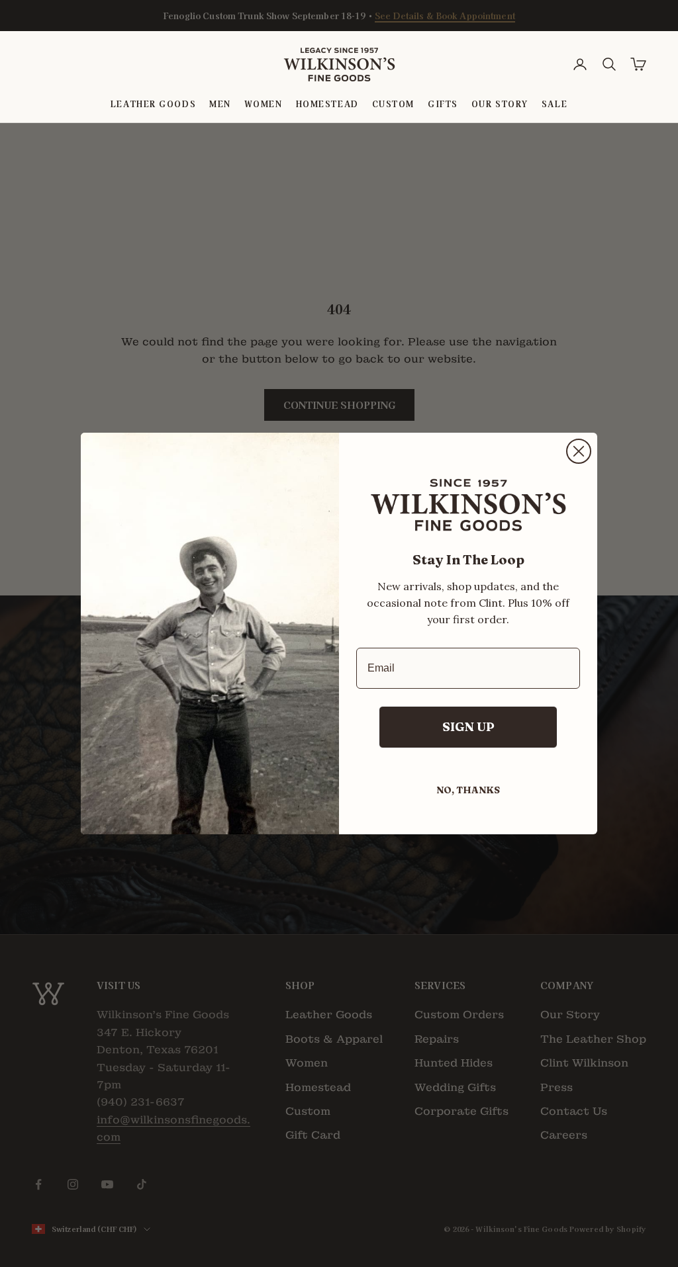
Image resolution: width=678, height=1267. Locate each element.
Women (263, 103)
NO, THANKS (468, 790)
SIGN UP (468, 726)
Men (220, 103)
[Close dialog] (579, 451)
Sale (554, 103)
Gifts (443, 103)
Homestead (327, 103)
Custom (393, 103)
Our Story (499, 103)
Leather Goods (153, 103)
